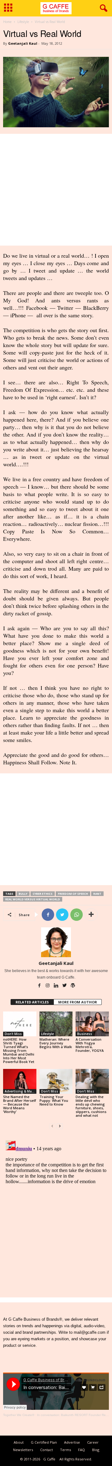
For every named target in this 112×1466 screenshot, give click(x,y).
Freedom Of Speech (73, 894)
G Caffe (49, 1459)
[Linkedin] (56, 986)
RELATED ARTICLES (32, 1002)
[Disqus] (56, 1215)
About (19, 1442)
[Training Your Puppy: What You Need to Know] (56, 1081)
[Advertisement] (56, 190)
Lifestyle (23, 22)
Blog (95, 1449)
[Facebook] (39, 986)
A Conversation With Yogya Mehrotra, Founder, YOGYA (90, 1045)
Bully (23, 894)
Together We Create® (18, 1415)
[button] (102, 8)
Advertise (72, 1442)
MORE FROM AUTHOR (77, 1002)
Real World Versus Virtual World (32, 899)
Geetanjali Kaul (22, 43)
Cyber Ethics (43, 894)
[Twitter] (65, 986)
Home (7, 22)
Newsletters (23, 1449)
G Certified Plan (44, 1442)
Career (93, 1442)
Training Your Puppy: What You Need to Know (54, 1100)
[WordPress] (73, 986)
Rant (97, 894)
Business (84, 1034)
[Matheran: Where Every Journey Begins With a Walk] (56, 1023)
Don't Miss (13, 1034)
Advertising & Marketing (20, 1091)
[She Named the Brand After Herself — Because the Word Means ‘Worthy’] (19, 1081)
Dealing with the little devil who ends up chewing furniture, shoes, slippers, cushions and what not (91, 1106)
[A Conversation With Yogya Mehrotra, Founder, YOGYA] (92, 1023)
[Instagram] (48, 986)
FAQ (81, 1449)
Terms (65, 1449)
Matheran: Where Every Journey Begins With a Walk (56, 1043)
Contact (46, 1449)
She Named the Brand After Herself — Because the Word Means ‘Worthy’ (19, 1104)
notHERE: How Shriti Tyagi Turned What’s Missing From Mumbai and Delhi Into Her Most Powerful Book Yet (18, 1050)
